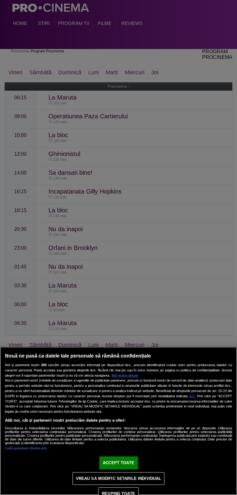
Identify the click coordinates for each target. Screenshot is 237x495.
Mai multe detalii (125, 375)
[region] (118, 421)
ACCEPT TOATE (118, 462)
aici (192, 396)
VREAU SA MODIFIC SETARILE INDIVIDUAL (118, 478)
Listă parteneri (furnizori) (26, 448)
